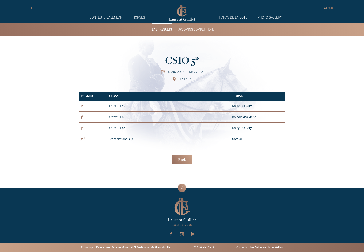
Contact (329, 8)
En (37, 8)
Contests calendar (106, 17)
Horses (139, 17)
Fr (30, 8)
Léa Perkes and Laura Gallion (266, 247)
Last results (162, 29)
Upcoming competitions (196, 29)
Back (182, 160)
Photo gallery (270, 17)
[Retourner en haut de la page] (182, 188)
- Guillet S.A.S (203, 247)
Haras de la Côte (233, 17)
